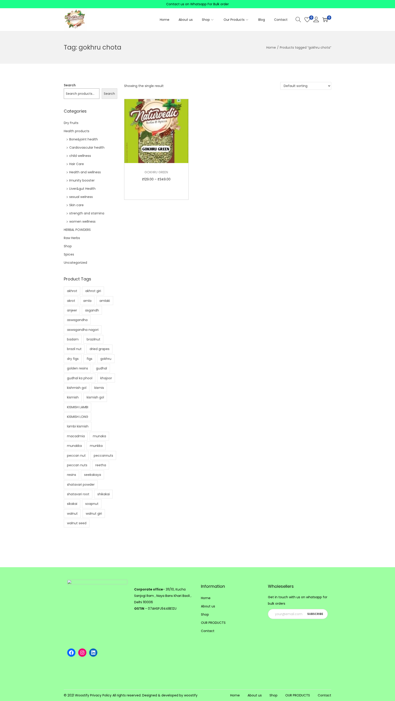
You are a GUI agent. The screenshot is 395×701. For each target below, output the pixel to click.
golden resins (77, 393)
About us (208, 631)
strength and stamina (86, 213)
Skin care (76, 205)
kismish (73, 422)
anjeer (72, 335)
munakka (74, 470)
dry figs (73, 383)
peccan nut (76, 480)
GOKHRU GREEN (156, 172)
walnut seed (76, 548)
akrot (71, 325)
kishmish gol (76, 412)
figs (89, 383)
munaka (99, 461)
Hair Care (76, 164)
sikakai (72, 528)
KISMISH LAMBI (77, 432)
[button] (383, 689)
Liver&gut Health (82, 188)
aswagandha (77, 344)
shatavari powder (81, 509)
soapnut (92, 528)
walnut (72, 538)
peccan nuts (77, 490)
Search (70, 85)
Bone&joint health (83, 139)
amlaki (104, 325)
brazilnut (93, 364)
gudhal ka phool (79, 402)
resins (71, 499)
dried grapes (99, 373)
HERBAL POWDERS (77, 229)
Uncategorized (75, 262)
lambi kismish (77, 451)
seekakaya (92, 499)
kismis (99, 412)
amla (87, 325)
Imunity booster (82, 180)
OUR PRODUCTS (213, 647)
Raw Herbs (72, 238)
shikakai (103, 519)
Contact (207, 655)
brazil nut (74, 373)
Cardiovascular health (86, 147)
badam (73, 364)
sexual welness (81, 197)
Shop (68, 246)
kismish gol (95, 422)
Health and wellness (85, 172)
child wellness (80, 155)
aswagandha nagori (83, 354)
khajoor (106, 402)
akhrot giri (93, 315)
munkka (96, 470)
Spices (69, 254)
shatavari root (78, 519)
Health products (76, 131)
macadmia (76, 461)
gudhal (101, 393)
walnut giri (94, 538)
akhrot (72, 315)
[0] (307, 19)
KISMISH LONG (77, 441)
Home (271, 47)
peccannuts (103, 480)
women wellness (82, 221)
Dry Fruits (71, 123)
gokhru (105, 383)
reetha (100, 490)
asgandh (92, 335)
